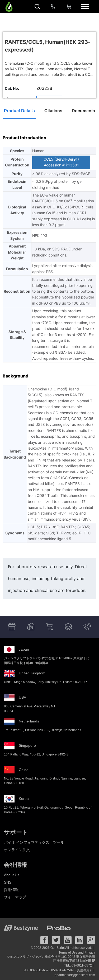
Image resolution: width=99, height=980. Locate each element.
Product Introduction (24, 137)
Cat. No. (12, 88)
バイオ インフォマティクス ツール (34, 842)
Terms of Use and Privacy (77, 952)
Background (15, 376)
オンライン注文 (17, 850)
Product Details (19, 111)
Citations (53, 111)
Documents (83, 111)
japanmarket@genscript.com (74, 975)
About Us (11, 875)
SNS (7, 882)
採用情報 (11, 890)
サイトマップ (15, 897)
